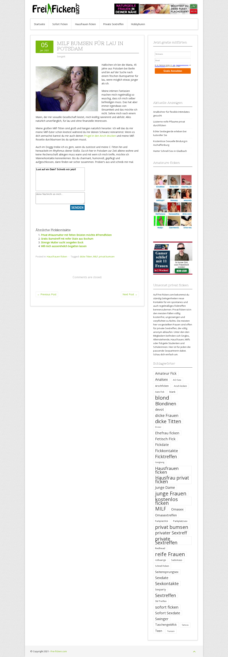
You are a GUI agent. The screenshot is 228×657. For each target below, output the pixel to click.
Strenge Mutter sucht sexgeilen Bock (62, 242)
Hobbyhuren (138, 24)
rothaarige (160, 560)
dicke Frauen (166, 415)
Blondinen (165, 403)
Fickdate (162, 444)
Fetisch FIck (165, 438)
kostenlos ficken (166, 501)
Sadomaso (176, 560)
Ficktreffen (166, 456)
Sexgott (61, 56)
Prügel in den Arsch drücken (100, 135)
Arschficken (162, 386)
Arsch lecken (180, 386)
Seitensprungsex (166, 572)
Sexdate (161, 577)
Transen (171, 631)
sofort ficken (166, 607)
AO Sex (177, 379)
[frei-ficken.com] (57, 13)
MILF (95, 256)
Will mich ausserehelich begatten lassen (64, 246)
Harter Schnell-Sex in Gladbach (170, 151)
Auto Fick (159, 391)
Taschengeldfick (166, 625)
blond (162, 397)
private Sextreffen (166, 540)
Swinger (161, 618)
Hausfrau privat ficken (172, 479)
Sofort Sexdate (167, 613)
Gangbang (159, 462)
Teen (158, 631)
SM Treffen (161, 601)
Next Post (130, 294)
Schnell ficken (162, 565)
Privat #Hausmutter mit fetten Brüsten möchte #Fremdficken (76, 235)
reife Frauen (170, 554)
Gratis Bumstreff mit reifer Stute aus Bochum (67, 238)
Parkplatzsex (180, 521)
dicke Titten (86, 256)
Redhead (160, 548)
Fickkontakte (166, 450)
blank (172, 391)
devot (159, 409)
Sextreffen (165, 595)
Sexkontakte (167, 583)
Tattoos (185, 625)
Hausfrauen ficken (85, 24)
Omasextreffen (166, 515)
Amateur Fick (166, 373)
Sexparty (160, 589)
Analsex (161, 379)
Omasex (177, 509)
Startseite (39, 24)
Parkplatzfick (161, 521)
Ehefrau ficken (167, 433)
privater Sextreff (171, 532)
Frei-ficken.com (59, 651)
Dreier (158, 427)
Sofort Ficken (60, 24)
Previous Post (46, 294)
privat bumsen (107, 256)
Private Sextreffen (113, 24)
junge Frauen (170, 493)
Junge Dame (165, 487)
